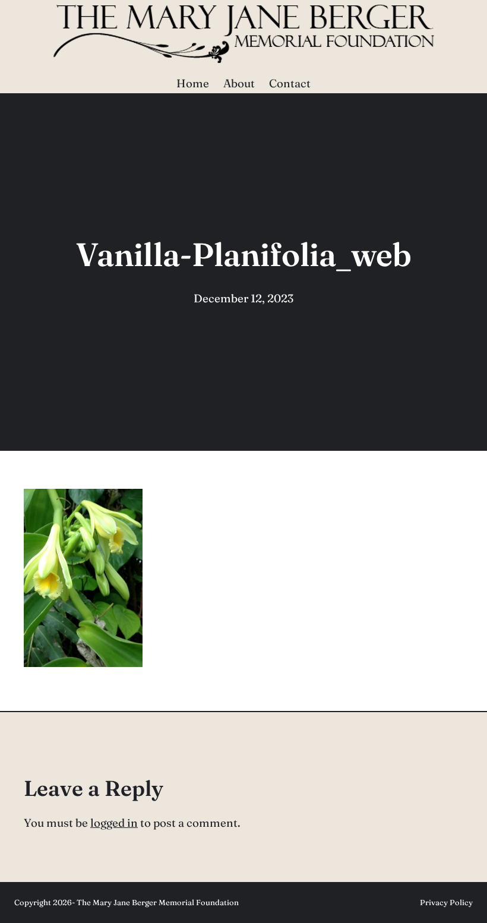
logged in (114, 823)
